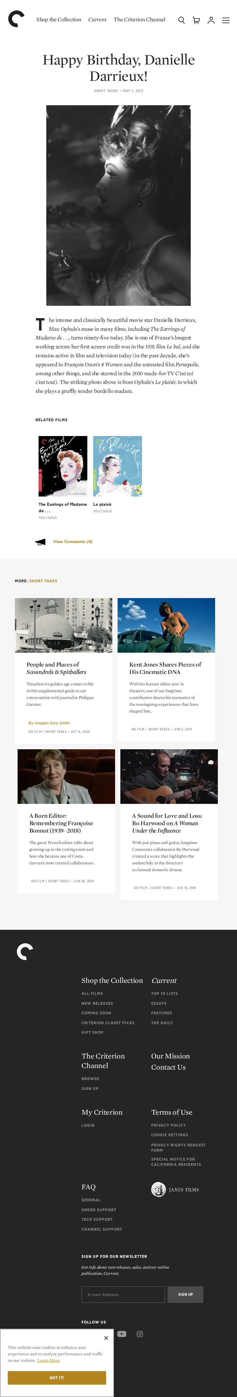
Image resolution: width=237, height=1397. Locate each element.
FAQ (88, 1186)
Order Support (98, 1210)
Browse (90, 1078)
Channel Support (101, 1229)
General (91, 1200)
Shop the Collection (58, 19)
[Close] (106, 1338)
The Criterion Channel (139, 19)
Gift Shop (92, 1032)
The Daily (162, 1023)
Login (88, 1125)
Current (97, 19)
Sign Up (90, 1088)
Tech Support (97, 1219)
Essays (159, 1003)
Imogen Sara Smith (52, 723)
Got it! (57, 1377)
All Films (92, 993)
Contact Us (168, 1067)
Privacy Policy (168, 1125)
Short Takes (106, 91)
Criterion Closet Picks (108, 1023)
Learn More (48, 1360)
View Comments (73, 541)
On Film (35, 732)
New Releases (97, 1003)
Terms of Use (171, 1112)
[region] (57, 1363)
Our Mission (170, 1056)
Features (161, 1013)
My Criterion (102, 1112)
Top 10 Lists (164, 993)
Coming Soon (96, 1013)
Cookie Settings (169, 1135)
